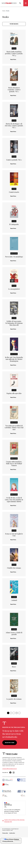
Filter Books (14, 24)
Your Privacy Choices (12, 839)
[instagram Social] (14, 772)
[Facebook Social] (10, 772)
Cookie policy (12, 833)
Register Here (9, 743)
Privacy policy (5, 833)
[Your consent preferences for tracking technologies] (7, 841)
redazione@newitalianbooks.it (9, 769)
